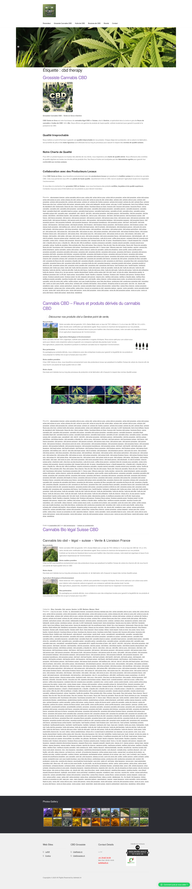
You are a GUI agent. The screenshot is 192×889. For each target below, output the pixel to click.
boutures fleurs (135, 206)
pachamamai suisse (95, 754)
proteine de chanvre (66, 761)
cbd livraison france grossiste (104, 225)
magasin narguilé (99, 743)
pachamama (84, 754)
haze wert (114, 725)
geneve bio (143, 247)
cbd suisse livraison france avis (73, 670)
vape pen (66, 779)
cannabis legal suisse (102, 211)
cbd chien (101, 648)
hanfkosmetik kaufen (57, 725)
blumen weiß (74, 630)
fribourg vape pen (116, 247)
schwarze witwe (69, 766)
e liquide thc (66, 243)
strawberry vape (48, 286)
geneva (68, 609)
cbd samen (129, 664)
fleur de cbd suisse (119, 245)
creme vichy (54, 240)
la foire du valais (122, 272)
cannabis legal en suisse (69, 211)
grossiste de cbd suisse (119, 259)
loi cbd (78, 277)
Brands (106, 23)
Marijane (86, 609)
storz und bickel (82, 772)
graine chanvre (85, 249)
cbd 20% (89, 213)
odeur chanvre (101, 279)
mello (90, 747)
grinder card (142, 704)
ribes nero (57, 763)
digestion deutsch (49, 686)
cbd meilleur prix (64, 227)
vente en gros (135, 290)
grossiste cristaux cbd (59, 259)
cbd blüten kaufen (62, 215)
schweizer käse (118, 766)
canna (144, 206)
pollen (66, 281)
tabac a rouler (107, 777)
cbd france (140, 439)
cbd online (57, 664)
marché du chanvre (88, 745)
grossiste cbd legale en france (97, 254)
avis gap (114, 204)
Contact (115, 23)
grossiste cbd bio (95, 252)
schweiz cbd (78, 283)
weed (83, 784)
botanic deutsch (54, 632)
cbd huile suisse (136, 446)
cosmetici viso (98, 682)
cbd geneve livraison (59, 220)
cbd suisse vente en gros (115, 234)
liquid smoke (119, 738)
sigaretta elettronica (91, 768)
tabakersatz (116, 777)
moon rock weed (48, 750)
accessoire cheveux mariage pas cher (99, 611)
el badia (75, 691)
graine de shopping (111, 249)
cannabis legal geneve (86, 211)
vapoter (119, 288)
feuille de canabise (61, 245)
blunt (81, 630)
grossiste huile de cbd (89, 263)
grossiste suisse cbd (60, 265)
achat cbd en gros (99, 197)
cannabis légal (138, 432)
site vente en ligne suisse (60, 770)
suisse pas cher (59, 288)
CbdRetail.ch (77, 852)
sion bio (131, 283)
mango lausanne (54, 745)
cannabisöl (72, 213)
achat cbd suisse (143, 197)
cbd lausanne (52, 225)
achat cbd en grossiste (114, 197)
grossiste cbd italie (79, 254)
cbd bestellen (124, 213)
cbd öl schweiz (100, 227)
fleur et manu (88, 695)
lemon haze (142, 736)
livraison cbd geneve (127, 274)
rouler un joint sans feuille (55, 283)
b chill (120, 204)
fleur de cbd (107, 245)
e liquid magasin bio (134, 240)
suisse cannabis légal (88, 286)
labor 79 (65, 736)
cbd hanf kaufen (86, 657)
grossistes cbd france (106, 265)
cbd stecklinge (96, 229)
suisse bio (76, 286)
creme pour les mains (50, 684)
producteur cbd (117, 281)
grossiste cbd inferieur (64, 254)
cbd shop (55, 666)
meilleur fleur (140, 277)
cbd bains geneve (113, 213)
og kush (78, 752)
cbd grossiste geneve (98, 655)
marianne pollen (101, 745)
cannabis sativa (89, 641)
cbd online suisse (68, 664)
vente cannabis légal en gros (116, 512)
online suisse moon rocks (116, 279)
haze (108, 725)
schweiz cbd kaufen (90, 283)
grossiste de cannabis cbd (77, 259)
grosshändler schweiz (74, 707)
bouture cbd (111, 206)
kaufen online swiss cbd (97, 272)
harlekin (86, 725)
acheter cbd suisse (74, 202)
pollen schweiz (139, 756)
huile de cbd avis (129, 268)
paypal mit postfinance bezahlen (54, 756)
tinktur (143, 777)
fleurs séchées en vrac (132, 695)
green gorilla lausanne (112, 704)
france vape (105, 247)
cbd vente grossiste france (109, 236)
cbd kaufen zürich (69, 659)
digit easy (63, 686)
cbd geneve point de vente (77, 220)
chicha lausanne (137, 677)
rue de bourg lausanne (100, 763)
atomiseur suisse (66, 623)
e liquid (64, 689)
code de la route (105, 238)
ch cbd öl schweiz (134, 459)
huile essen (138, 729)
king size (78, 734)
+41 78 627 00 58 (104, 857)
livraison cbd (114, 274)
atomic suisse (105, 204)
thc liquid (127, 777)
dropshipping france (119, 240)
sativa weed (142, 763)
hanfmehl (69, 725)
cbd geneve (67, 218)
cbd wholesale (137, 236)
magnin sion (100, 277)
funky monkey (128, 247)
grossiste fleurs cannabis (111, 484)
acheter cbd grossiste (85, 616)
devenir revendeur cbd (82, 240)
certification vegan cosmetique (127, 675)
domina (88, 686)
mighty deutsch (98, 747)
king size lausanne (88, 734)
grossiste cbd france (124, 252)
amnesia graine (80, 204)
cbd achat (127, 643)
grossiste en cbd (100, 261)
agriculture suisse (55, 621)
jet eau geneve (69, 272)
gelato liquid (134, 698)
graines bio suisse (56, 704)
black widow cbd (54, 627)
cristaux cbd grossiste (66, 240)
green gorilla (123, 249)
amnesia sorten (102, 621)
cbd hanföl (133, 222)
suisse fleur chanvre (127, 286)
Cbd (63, 609)
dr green (109, 240)
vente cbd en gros (62, 290)
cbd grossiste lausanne (80, 222)
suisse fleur (116, 286)
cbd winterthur (76, 675)
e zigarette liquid (140, 689)
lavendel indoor (97, 736)
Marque (91, 609)
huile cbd (68, 268)
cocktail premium (117, 679)
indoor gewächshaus (78, 732)
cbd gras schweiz (131, 652)
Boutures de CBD (94, 23)
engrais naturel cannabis (120, 243)
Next (173, 46)
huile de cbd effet (67, 270)
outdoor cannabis (61, 754)
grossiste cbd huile (49, 254)
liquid (87, 274)
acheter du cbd (128, 202)
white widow (140, 784)
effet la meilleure (85, 243)
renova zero (130, 761)
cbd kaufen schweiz (55, 659)
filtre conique (107, 693)
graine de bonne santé (102, 702)
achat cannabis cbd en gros (74, 197)
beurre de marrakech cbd (82, 625)
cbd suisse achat (116, 229)
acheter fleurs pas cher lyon (111, 618)
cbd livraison (88, 225)
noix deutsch (111, 750)
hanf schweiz (124, 722)
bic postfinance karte (99, 625)
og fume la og (70, 752)
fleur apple (116, 693)
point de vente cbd (56, 281)
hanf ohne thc (115, 722)
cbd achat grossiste (99, 213)
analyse (111, 621)
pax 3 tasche (141, 754)
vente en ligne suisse (63, 784)
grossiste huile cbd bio (73, 263)
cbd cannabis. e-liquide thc (79, 215)
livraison (106, 274)
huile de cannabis (107, 268)
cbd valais (61, 236)
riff (62, 763)
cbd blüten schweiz (65, 648)
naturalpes (80, 279)
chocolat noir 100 (74, 679)
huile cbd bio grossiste (80, 268)
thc (122, 777)
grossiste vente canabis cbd (77, 265)
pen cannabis (112, 503)
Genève (74, 609)
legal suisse (71, 274)
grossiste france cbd (57, 263)
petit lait (79, 756)
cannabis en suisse (113, 636)
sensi (126, 766)
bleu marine (121, 627)
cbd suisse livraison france (130, 231)
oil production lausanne (90, 752)
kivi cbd (109, 272)
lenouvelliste (80, 274)
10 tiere (65, 611)
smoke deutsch (105, 770)
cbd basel (56, 646)
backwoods (126, 204)
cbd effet (115, 648)
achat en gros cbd (82, 200)
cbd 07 (82, 213)
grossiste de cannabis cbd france (98, 259)
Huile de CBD (80, 23)
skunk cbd (141, 283)
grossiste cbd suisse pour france (98, 256)
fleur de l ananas (77, 695)
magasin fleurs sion (85, 743)
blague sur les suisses (96, 627)
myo (63, 750)
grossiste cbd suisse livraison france (73, 256)
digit (57, 686)
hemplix (121, 725)
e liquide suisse (119, 689)
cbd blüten (52, 215)
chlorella (52, 679)
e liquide (85, 689)
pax (120, 754)
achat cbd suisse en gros (51, 200)
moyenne (58, 750)
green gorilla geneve (135, 249)
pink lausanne (87, 756)
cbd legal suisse (63, 225)
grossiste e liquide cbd (73, 261)
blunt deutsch (89, 630)
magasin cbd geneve (88, 277)
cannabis (46, 209)
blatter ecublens (110, 627)
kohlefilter (108, 734)
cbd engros (102, 215)
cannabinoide (120, 634)
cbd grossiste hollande (63, 222)
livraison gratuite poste (56, 277)
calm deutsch (77, 634)
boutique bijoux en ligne (98, 206)
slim (82, 770)
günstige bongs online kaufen (61, 722)
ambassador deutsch (77, 621)
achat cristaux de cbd (68, 200)
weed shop (70, 293)
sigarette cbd (103, 768)
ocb (86, 279)
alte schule (66, 621)
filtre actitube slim (75, 245)
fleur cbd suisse (87, 245)
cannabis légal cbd (53, 211)
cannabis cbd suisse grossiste (102, 209)
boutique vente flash (104, 632)
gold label (120, 700)
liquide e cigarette (96, 274)
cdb (144, 236)
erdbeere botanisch (56, 693)
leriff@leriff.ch (103, 863)
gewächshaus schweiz (96, 700)
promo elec (54, 761)
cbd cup (108, 648)
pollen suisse (73, 281)
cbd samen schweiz (141, 664)
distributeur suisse (74, 686)
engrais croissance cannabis (102, 243)
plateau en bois (98, 756)
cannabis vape (63, 213)
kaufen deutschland (81, 272)
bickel (109, 625)
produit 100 (140, 759)
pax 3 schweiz (132, 754)
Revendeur (47, 23)
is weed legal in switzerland (103, 732)
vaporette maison (110, 288)
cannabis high (138, 636)
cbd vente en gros (78, 236)
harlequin (142, 265)
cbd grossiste (91, 220)
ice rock (62, 732)
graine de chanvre (131, 702)
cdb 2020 (112, 675)
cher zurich (98, 677)
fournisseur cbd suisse (72, 247)
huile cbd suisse (94, 268)
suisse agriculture (66, 286)
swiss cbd (65, 777)
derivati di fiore (122, 684)
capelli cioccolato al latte (99, 643)
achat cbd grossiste (129, 197)
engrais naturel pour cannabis (125, 466)
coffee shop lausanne (56, 682)
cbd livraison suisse (137, 225)
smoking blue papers (118, 770)
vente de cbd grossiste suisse (120, 290)
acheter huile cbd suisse (65, 204)
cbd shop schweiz (103, 666)
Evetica (48, 856)
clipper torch (106, 679)
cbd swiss (137, 234)
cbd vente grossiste (92, 236)
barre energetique (109, 623)
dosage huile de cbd (98, 240)
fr (99, 247)
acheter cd (85, 202)
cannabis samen (78, 641)
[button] (174, 885)
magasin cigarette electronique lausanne (64, 743)
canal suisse (87, 634)
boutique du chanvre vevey (87, 632)
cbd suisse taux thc (87, 234)
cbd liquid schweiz (76, 225)
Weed (97, 609)
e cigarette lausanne (54, 689)
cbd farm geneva (119, 215)
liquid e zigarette (108, 738)
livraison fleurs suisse (102, 498)
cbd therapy (135, 457)
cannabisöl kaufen (71, 643)
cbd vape (68, 236)
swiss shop (80, 288)
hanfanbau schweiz (136, 722)
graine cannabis (60, 249)
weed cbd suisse (60, 293)
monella (120, 747)
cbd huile (117, 657)
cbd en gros (93, 215)
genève (136, 247)
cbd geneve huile (76, 652)
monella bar (128, 747)
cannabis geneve (119, 209)
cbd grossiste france (137, 220)
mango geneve (129, 743)
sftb (129, 766)
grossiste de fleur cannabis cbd (105, 482)
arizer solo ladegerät (93, 204)
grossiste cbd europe (109, 252)
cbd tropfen (53, 236)
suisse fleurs (109, 775)
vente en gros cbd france (122, 514)
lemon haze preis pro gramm (52, 738)
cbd (78, 213)
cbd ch (95, 648)
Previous (18, 46)
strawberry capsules (95, 772)
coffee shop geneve (119, 238)
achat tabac (109, 200)
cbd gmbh (120, 652)
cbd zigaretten (86, 675)
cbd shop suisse (84, 229)
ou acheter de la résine (133, 279)
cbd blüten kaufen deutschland (133, 646)
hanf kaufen (76, 722)
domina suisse (97, 686)
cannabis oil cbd (116, 211)
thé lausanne (135, 777)
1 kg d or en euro (56, 611)
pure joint (97, 761)
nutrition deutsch (133, 750)
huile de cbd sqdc (111, 270)
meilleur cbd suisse (112, 277)
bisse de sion (69, 206)
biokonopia (60, 206)
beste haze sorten (67, 625)
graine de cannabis (97, 249)
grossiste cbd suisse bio (51, 256)
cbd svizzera (129, 234)
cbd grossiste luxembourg (98, 222)
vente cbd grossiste (89, 290)
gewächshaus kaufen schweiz (78, 700)
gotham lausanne (52, 702)
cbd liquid (101, 659)
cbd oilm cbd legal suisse (85, 227)
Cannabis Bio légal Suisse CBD (70, 529)
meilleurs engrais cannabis (52, 279)
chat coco (90, 677)
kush (114, 272)
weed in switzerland (113, 784)
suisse (56, 286)
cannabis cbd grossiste (68, 209)
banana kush (97, 623)
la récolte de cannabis (54, 736)
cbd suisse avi (135, 453)
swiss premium (74, 777)
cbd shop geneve (58, 229)
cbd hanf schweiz (99, 657)
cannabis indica (48, 639)
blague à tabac (83, 627)
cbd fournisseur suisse (134, 215)
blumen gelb (54, 630)
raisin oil (104, 761)
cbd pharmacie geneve (124, 227)
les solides (76, 738)
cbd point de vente (139, 227)
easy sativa (46, 691)
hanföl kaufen (133, 265)
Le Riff (80, 609)
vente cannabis (128, 288)
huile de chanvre (48, 272)
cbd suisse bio (62, 231)
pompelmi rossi (53, 759)
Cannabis (58, 609)
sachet (111, 763)
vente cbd (52, 290)
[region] (96, 47)
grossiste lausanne (104, 263)
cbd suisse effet (73, 231)
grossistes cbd (93, 265)
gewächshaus (62, 700)
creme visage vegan (74, 684)
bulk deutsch (67, 634)
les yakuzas (85, 738)
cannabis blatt (138, 634)
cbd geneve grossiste (137, 218)
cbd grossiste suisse (115, 222)
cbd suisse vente (100, 234)
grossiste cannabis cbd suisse (67, 252)
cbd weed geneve (125, 236)
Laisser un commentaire (85, 525)
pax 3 (124, 754)
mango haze (139, 743)
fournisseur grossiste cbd (90, 247)
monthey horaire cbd (69, 279)
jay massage (118, 732)
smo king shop (90, 770)
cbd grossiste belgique (105, 220)
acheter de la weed (116, 202)
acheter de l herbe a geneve (99, 202)
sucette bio (125, 772)
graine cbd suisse (73, 249)
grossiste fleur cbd (130, 261)
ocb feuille (92, 279)
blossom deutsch (131, 627)
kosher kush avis (118, 734)
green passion (126, 704)
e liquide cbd (130, 464)
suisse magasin (48, 288)
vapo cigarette (79, 779)
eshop (52, 245)
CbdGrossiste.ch (79, 856)
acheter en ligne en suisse (82, 618)
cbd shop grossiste (71, 229)
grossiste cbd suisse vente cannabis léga (124, 256)
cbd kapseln (137, 657)
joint (135, 732)
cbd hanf (126, 222)
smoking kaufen (132, 770)
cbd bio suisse (141, 437)
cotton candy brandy (121, 682)
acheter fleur (138, 202)
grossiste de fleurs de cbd (55, 261)
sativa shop (69, 283)
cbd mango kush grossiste (89, 661)
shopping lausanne (76, 768)
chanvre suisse (54, 677)
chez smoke (127, 677)
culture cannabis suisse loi (107, 684)
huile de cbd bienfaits (104, 491)
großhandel (47, 707)
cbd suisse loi (62, 234)
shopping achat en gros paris (118, 283)
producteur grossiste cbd (132, 281)
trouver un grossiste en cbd (94, 288)
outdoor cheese (73, 754)
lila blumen (93, 738)
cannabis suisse (139, 211)
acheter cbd (118, 200)
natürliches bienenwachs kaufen (95, 750)
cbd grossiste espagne (121, 220)
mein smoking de (82, 747)
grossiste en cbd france (115, 261)
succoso (118, 772)
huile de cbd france (80, 270)
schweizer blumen (106, 766)
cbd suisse (106, 229)
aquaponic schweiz (131, 621)
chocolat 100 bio (61, 679)
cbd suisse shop (73, 234)
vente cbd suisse (103, 290)
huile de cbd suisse (125, 270)
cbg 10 (94, 675)
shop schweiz (102, 283)
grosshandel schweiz (59, 707)
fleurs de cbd (47, 247)
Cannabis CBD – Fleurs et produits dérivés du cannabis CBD (91, 305)
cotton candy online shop (138, 682)
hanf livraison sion (121, 265)
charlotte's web (74, 238)
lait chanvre (87, 736)
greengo (134, 704)
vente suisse (76, 784)
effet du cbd (75, 243)
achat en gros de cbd (97, 200)
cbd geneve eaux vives (110, 218)
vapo (71, 779)
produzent (46, 761)
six (136, 283)
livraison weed (70, 277)
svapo (59, 777)
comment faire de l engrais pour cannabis (124, 462)
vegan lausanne (118, 779)
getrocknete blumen (49, 700)
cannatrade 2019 (84, 643)
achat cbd (88, 197)
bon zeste (132, 630)
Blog (52, 609)
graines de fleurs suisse (72, 704)
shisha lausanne (137, 766)
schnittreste (47, 766)
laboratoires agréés (135, 272)
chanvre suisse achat (61, 238)
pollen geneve (128, 756)
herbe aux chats (58, 268)
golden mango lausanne (133, 700)
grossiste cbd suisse (136, 254)
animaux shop (119, 621)
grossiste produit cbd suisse (121, 263)
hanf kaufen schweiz (88, 722)
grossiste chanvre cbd (114, 480)
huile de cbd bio (55, 270)
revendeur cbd (111, 505)
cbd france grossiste (55, 218)
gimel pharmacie (48, 249)
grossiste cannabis (49, 252)
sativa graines (123, 763)
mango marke (65, 745)
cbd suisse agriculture (130, 229)
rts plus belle (87, 763)
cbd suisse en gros (86, 231)
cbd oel (113, 661)
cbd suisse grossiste (101, 231)
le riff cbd (63, 274)
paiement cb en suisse (110, 754)
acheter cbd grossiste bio (59, 202)
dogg (83, 686)
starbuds (64, 772)
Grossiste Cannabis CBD (63, 23)
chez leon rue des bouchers (89, 238)
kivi (96, 734)
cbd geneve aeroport (79, 218)
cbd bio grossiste (136, 213)
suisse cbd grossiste (103, 286)
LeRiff (47, 852)
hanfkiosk (46, 725)
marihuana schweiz (114, 745)
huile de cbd (118, 268)
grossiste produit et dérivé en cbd (108, 487)
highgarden (140, 725)
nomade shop (121, 750)
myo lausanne (70, 750)
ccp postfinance (103, 675)
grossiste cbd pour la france (118, 254)
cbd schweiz (47, 229)
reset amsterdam (140, 761)
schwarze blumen (58, 766)
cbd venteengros (69, 525)
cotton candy (108, 682)
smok (97, 770)
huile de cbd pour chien (96, 270)
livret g (113, 741)
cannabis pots (67, 641)
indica (68, 732)
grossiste (86, 707)
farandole (72, 693)
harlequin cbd (47, 268)
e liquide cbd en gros (53, 243)
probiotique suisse (99, 759)
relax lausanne (120, 761)
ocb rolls (51, 752)
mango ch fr (119, 743)
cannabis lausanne (132, 209)
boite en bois (123, 630)
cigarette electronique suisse (91, 679)
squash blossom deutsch (51, 772)
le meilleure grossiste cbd (115, 496)
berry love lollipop (137, 204)
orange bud (122, 752)
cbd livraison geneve (122, 225)
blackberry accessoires (69, 627)
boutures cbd (140, 632)
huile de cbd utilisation (140, 270)
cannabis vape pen (49, 643)
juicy (143, 732)
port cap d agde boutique (87, 281)
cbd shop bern (64, 666)
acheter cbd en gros (129, 200)
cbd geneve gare (124, 218)
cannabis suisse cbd (50, 213)
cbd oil (73, 227)
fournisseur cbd (58, 247)
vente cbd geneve (76, 290)
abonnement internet (57, 197)
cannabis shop (128, 211)
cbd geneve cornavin (94, 218)
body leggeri (114, 630)
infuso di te (59, 272)
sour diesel (142, 770)
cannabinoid (110, 634)
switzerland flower (95, 777)
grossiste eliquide (87, 261)
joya (139, 732)
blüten (86, 206)
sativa (116, 763)
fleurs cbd (129, 245)
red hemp (111, 761)
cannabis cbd (54, 209)
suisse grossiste (140, 286)
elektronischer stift (84, 691)
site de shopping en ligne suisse (126, 768)
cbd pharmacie (111, 227)
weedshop (78, 293)
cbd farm (110, 215)
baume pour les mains (123, 623)
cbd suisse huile (114, 231)
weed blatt (89, 784)
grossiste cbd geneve (139, 252)
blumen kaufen (64, 630)
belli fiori (135, 623)
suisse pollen (70, 288)
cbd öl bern (144, 661)
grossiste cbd (83, 252)
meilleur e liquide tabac (127, 277)
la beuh (131, 734)
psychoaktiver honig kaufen (83, 761)
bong (138, 630)
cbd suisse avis (51, 231)
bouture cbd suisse (123, 206)
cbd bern (63, 646)
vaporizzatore (101, 779)
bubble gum (58, 634)
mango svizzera (76, 745)
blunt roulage (79, 206)
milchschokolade (110, 747)
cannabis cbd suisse (84, 209)
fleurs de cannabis (140, 245)
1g (69, 611)
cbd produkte (120, 664)
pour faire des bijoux (104, 281)
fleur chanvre (98, 245)
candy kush (96, 634)
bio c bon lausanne (118, 625)
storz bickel (72, 772)
